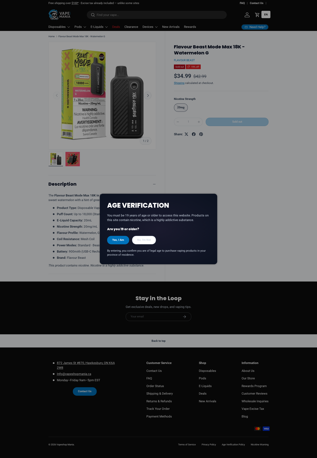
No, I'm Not (144, 240)
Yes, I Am (118, 240)
